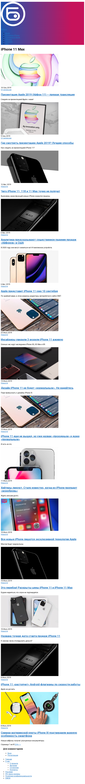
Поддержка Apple (12, 37)
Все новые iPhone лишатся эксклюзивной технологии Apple (38, 539)
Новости (4, 187)
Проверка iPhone (12, 35)
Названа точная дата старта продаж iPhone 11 (30, 636)
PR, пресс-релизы (12, 774)
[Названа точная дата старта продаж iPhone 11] (29, 627)
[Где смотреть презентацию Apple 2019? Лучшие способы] (29, 134)
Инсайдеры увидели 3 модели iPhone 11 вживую (32, 339)
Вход (10, 753)
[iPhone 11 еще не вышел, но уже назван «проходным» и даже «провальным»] (29, 427)
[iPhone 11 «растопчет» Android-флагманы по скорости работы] (29, 675)
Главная (8, 759)
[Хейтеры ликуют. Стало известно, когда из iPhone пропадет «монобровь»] (29, 479)
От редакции (6, 90)
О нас (7, 761)
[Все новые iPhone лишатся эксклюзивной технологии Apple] (29, 530)
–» (20, 744)
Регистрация (13, 755)
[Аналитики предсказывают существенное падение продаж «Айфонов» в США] (29, 231)
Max (7, 44)
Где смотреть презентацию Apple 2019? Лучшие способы (37, 143)
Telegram (9, 42)
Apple (7, 33)
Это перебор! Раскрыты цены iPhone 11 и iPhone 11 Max (36, 587)
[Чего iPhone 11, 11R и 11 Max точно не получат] (29, 182)
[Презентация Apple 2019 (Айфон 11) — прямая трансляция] (29, 86)
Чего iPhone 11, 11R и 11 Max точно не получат (30, 191)
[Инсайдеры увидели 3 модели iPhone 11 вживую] (29, 330)
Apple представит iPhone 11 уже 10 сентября (29, 291)
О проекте (14, 763)
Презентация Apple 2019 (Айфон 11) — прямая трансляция (38, 94)
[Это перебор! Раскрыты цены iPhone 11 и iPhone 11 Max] (29, 579)
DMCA (7, 778)
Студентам (14, 768)
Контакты (14, 770)
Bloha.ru (4, 29)
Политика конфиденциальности (18, 776)
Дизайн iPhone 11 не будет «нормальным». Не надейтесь (37, 388)
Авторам (13, 766)
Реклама (9, 772)
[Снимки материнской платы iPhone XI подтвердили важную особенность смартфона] (29, 724)
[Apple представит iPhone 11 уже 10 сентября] (29, 282)
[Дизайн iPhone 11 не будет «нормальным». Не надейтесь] (29, 379)
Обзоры (8, 40)
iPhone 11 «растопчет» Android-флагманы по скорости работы (40, 684)
